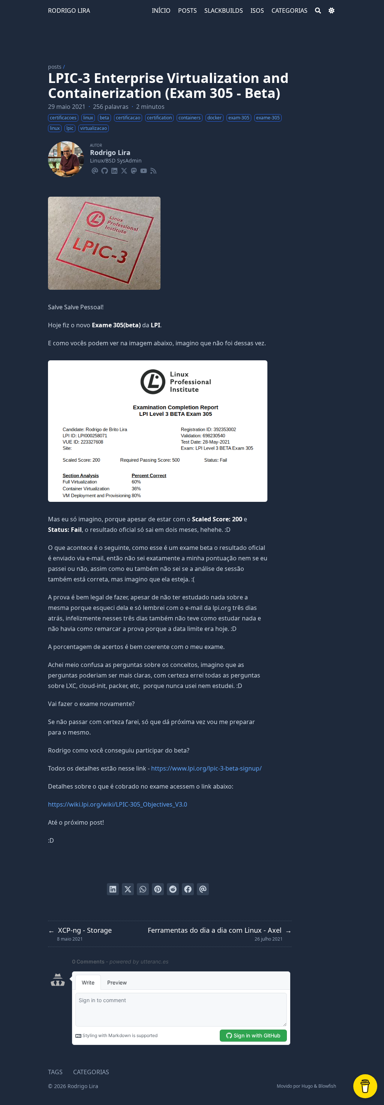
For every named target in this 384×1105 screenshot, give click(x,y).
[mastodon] (134, 169)
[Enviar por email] (203, 889)
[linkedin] (114, 169)
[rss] (153, 169)
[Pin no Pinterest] (158, 889)
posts (55, 66)
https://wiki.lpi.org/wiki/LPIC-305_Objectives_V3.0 (117, 804)
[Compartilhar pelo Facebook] (188, 889)
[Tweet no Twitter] (128, 889)
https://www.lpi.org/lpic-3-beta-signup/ (206, 768)
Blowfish (327, 1086)
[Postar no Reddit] (173, 889)
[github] (105, 169)
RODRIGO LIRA (69, 10)
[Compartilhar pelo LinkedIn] (113, 889)
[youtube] (143, 169)
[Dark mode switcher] (331, 11)
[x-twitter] (124, 169)
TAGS (55, 1072)
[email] (95, 169)
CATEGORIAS (91, 1072)
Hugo (307, 1086)
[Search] (318, 11)
